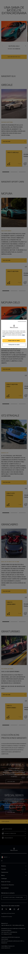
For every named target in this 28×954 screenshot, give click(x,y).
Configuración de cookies (14, 344)
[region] (14, 333)
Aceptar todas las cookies (14, 340)
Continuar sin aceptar (22, 321)
